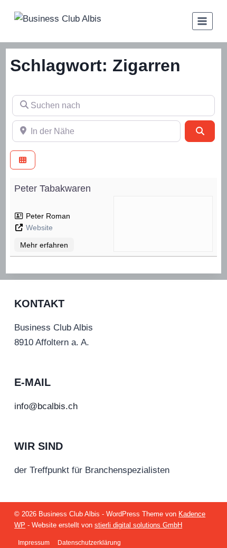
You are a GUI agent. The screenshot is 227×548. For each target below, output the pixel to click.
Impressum (34, 542)
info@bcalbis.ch (46, 406)
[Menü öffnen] (202, 21)
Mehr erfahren (44, 245)
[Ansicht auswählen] (22, 160)
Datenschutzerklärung (89, 542)
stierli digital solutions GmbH (138, 525)
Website (39, 227)
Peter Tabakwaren (52, 188)
